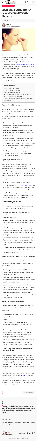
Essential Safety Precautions (12, 92)
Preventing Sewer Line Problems (13, 96)
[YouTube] (30, 433)
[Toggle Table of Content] (31, 85)
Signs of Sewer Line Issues (11, 88)
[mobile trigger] (3, 2)
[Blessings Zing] (10, 2)
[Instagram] (34, 433)
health (25, 375)
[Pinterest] (32, 433)
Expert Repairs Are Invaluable (12, 90)
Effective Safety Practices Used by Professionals (17, 94)
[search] (25, 2)
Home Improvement (8, 6)
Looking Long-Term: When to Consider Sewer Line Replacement (18, 99)
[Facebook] (27, 433)
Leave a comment (29, 392)
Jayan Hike (8, 24)
